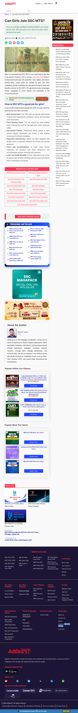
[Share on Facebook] (18, 42)
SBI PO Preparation (11, 616)
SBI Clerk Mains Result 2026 (53, 558)
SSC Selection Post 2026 (9, 567)
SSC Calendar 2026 (37, 589)
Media (60, 621)
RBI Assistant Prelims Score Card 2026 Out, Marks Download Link (62, 84)
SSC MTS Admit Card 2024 (16, 186)
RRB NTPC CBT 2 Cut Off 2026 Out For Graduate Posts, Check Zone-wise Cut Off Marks (63, 76)
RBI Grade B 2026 (23, 564)
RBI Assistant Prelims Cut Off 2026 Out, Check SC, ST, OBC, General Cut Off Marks (63, 93)
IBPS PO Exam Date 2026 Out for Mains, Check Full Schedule (62, 114)
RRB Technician (38, 598)
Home (7, 14)
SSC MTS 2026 (10, 563)
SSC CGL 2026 (9, 557)
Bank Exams (51, 590)
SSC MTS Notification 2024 (15, 173)
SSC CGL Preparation (12, 631)
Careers (64, 625)
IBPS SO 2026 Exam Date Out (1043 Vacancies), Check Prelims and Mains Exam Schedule (63, 104)
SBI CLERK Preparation (8, 620)
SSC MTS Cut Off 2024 (16, 197)
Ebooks (64, 572)
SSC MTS (36, 77)
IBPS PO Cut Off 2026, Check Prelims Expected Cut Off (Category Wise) (63, 52)
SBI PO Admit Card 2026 (37, 558)
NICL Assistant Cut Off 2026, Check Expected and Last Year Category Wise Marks (63, 123)
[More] (56, 3)
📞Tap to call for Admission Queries (27, 216)
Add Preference (42, 99)
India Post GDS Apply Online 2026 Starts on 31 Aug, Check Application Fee (63, 133)
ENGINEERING (27, 629)
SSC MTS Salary (38, 189)
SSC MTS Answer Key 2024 (15, 193)
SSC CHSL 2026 (10, 560)
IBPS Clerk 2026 (38, 565)
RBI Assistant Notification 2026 (53, 568)
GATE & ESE (44, 615)
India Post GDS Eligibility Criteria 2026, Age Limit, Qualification (63, 156)
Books (64, 575)
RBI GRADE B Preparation (9, 638)
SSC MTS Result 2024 (38, 193)
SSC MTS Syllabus (38, 186)
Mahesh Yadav (10, 38)
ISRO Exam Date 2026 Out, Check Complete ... (36, 505)
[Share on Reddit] (14, 42)
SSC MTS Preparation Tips (38, 201)
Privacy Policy (61, 706)
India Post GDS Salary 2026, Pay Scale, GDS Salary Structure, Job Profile (62, 165)
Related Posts (10, 486)
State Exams (9, 594)
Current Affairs (9, 591)
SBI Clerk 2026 (24, 560)
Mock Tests (65, 562)
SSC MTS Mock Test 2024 (38, 179)
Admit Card (65, 595)
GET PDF (66, 711)
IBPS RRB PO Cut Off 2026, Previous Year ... (14, 525)
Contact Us (61, 618)
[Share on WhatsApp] (6, 42)
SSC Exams (51, 593)
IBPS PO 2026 (37, 562)
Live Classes (66, 565)
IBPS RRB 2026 (38, 568)
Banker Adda (9, 597)
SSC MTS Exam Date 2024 (16, 201)
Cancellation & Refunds (32, 706)
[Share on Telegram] (10, 42)
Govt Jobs (47, 3)
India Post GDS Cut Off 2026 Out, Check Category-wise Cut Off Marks (63, 174)
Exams (38, 3)
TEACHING (26, 626)
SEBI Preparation (10, 625)
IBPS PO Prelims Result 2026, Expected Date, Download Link (63, 183)
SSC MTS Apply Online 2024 (27, 204)
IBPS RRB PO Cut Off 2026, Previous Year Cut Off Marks (63, 67)
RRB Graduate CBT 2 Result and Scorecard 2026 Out (16, 230)
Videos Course (66, 569)
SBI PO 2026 (23, 557)
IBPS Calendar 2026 (38, 594)
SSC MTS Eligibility (16, 189)
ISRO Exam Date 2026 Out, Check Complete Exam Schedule (62, 59)
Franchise (61, 629)
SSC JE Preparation (11, 628)
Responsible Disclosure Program (12, 706)
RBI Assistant (9, 634)
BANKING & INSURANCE (27, 615)
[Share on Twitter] (22, 42)
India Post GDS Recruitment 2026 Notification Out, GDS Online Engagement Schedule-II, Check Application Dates (62, 145)
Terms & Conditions (48, 706)
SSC (24, 620)
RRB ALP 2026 (66, 589)
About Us (61, 615)
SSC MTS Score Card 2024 (38, 197)
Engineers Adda (24, 594)
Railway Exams (52, 597)
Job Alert (64, 592)
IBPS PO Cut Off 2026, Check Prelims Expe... (14, 505)
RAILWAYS (26, 623)
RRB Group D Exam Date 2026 (53, 563)
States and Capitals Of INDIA (67, 599)
